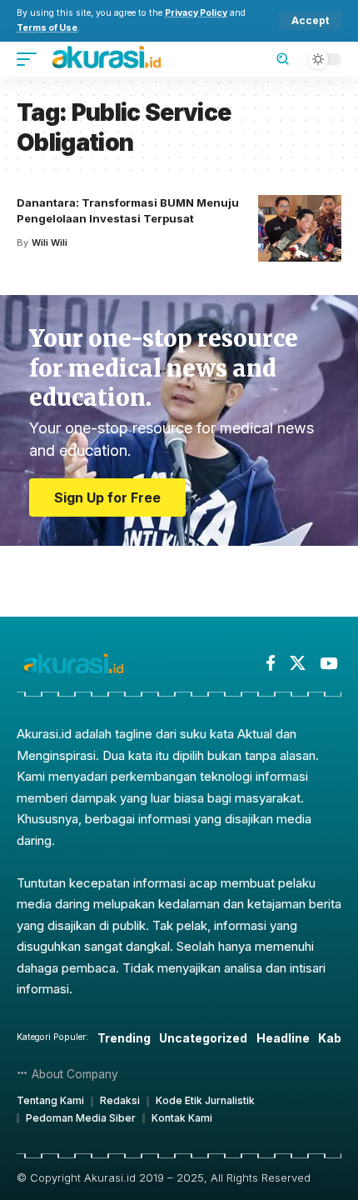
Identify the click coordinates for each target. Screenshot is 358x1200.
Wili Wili (49, 242)
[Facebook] (270, 663)
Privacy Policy (196, 13)
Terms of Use (47, 27)
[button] (310, 21)
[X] (298, 663)
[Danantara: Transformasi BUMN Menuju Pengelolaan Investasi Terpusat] (299, 228)
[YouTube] (328, 663)
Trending (124, 1038)
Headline (283, 1038)
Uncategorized (203, 1038)
